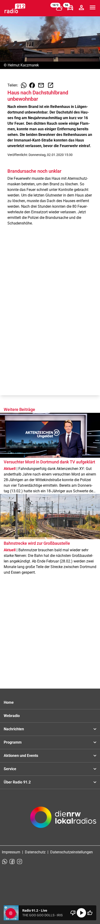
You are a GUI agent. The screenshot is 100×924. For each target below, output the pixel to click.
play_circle (81, 912)
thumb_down (73, 913)
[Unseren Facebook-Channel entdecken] (12, 861)
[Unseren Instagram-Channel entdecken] (19, 861)
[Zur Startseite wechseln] (15, 8)
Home (9, 702)
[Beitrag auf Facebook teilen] (32, 85)
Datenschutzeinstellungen (71, 852)
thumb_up (90, 913)
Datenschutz (35, 852)
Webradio (12, 716)
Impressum (11, 852)
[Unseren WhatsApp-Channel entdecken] (4, 861)
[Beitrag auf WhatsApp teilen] (24, 85)
